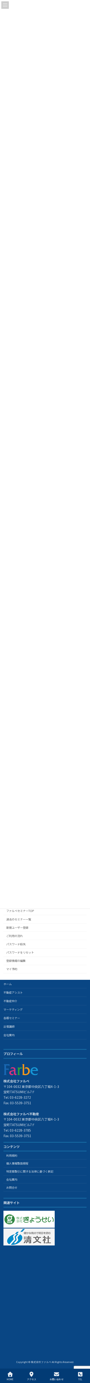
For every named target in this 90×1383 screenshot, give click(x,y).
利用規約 (11, 1155)
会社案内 (9, 1035)
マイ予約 (11, 969)
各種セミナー (11, 1018)
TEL (80, 1379)
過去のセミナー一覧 (18, 919)
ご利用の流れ (14, 936)
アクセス (31, 1379)
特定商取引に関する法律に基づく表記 (29, 1171)
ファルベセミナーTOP (20, 911)
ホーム (7, 984)
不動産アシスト (13, 992)
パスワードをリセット (20, 952)
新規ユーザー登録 (17, 927)
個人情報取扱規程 (17, 1163)
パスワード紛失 (16, 944)
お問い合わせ (56, 1379)
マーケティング (13, 1009)
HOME (10, 1379)
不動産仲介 (10, 1001)
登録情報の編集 (16, 961)
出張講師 (9, 1026)
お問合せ (11, 1187)
